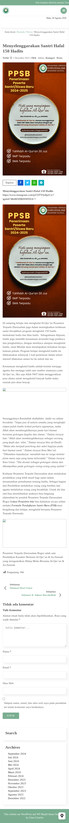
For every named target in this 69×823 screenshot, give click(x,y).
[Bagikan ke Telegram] (41, 182)
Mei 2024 (13, 764)
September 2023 (17, 790)
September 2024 (17, 753)
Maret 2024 (14, 772)
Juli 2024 (13, 757)
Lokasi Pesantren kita (22, 501)
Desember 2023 (16, 779)
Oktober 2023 (15, 787)
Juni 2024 (13, 761)
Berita (29, 32)
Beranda (21, 32)
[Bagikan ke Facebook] (21, 182)
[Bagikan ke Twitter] (28, 182)
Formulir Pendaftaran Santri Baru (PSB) (34, 505)
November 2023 (17, 783)
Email (7, 667)
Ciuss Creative (36, 817)
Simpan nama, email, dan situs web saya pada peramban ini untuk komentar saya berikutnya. (35, 705)
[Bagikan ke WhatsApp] (34, 182)
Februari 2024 (16, 776)
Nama (7, 651)
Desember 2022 (16, 798)
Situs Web (8, 683)
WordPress (26, 814)
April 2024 (14, 768)
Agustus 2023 (15, 794)
